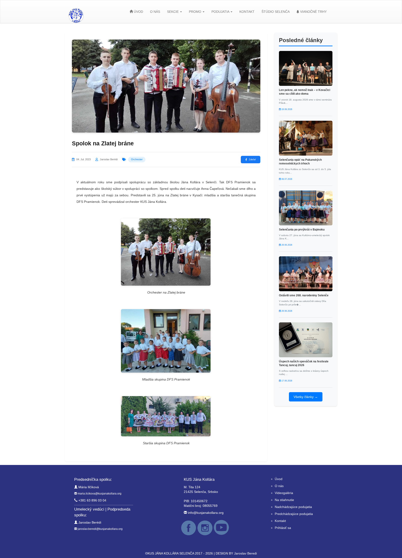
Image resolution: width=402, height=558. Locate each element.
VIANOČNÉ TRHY (313, 11)
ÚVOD (138, 11)
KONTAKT (247, 11)
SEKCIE (173, 11)
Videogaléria (284, 493)
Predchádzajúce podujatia (294, 514)
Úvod (278, 479)
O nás (279, 486)
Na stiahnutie (284, 500)
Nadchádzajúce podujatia (293, 507)
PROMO (195, 11)
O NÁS (155, 11)
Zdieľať (252, 159)
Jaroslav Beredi (245, 553)
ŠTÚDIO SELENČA (275, 11)
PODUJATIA (220, 11)
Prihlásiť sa (283, 528)
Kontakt (280, 521)
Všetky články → (306, 397)
